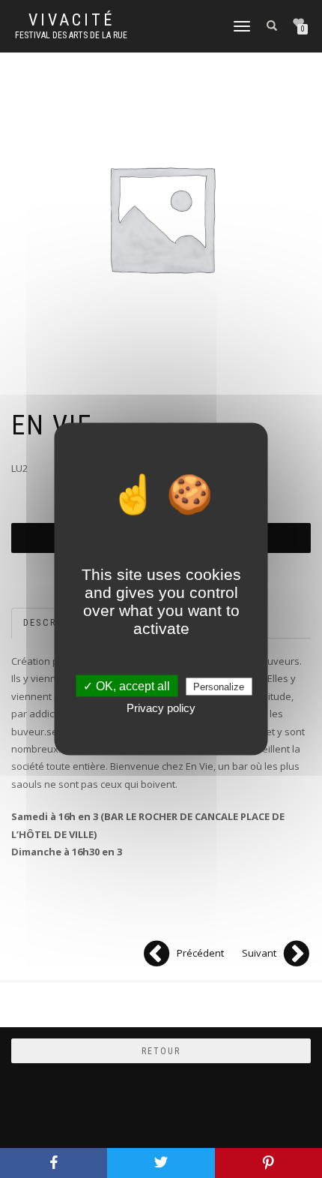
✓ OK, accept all (126, 686)
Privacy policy (161, 708)
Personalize (218, 687)
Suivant (259, 953)
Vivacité (71, 20)
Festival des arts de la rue (71, 35)
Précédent (200, 953)
